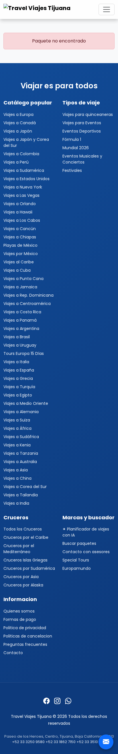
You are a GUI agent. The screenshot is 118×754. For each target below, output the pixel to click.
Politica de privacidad (24, 628)
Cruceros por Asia (21, 577)
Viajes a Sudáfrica (21, 437)
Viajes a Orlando (19, 204)
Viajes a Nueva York (22, 187)
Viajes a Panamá (20, 320)
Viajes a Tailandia (20, 495)
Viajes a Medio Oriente (25, 403)
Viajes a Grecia (18, 378)
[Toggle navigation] (107, 9)
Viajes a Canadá (19, 123)
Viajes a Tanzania (20, 453)
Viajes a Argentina (21, 328)
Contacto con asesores (86, 552)
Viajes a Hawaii (17, 212)
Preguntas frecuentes (25, 644)
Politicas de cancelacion (27, 636)
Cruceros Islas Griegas (25, 560)
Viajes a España (18, 370)
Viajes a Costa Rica (22, 312)
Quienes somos (19, 611)
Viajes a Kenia (17, 445)
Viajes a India (16, 503)
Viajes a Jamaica (20, 287)
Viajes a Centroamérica (27, 303)
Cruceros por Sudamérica (29, 568)
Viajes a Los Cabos (21, 220)
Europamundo (76, 568)
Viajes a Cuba (17, 270)
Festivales (72, 170)
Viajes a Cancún (19, 229)
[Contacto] (106, 741)
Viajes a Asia (15, 470)
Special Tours (75, 560)
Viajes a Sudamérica (23, 170)
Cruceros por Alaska (23, 585)
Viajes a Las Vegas (21, 195)
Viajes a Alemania (21, 412)
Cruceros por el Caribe (25, 537)
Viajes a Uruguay (19, 345)
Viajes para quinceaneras (87, 114)
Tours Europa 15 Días (23, 353)
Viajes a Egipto (17, 395)
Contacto (13, 653)
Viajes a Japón (17, 131)
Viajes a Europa (18, 114)
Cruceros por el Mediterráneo (18, 549)
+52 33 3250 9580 (28, 742)
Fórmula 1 (71, 139)
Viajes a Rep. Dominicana (28, 295)
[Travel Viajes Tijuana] (37, 9)
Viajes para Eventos (81, 123)
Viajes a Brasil (16, 337)
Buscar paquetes (79, 543)
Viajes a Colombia (21, 154)
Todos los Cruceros (22, 529)
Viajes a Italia (16, 362)
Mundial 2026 (75, 148)
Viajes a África (17, 428)
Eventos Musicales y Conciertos (82, 159)
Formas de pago (19, 619)
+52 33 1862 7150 (61, 742)
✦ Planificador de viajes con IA (85, 532)
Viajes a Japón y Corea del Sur (26, 142)
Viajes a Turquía (19, 387)
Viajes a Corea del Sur (25, 486)
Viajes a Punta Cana (23, 278)
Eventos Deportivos (81, 131)
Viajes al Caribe (18, 262)
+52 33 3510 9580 (92, 742)
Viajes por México (20, 253)
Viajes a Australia (20, 462)
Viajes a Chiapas (19, 237)
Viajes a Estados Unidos (26, 179)
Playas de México (20, 245)
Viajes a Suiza (16, 420)
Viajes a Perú (16, 162)
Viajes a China (17, 478)
